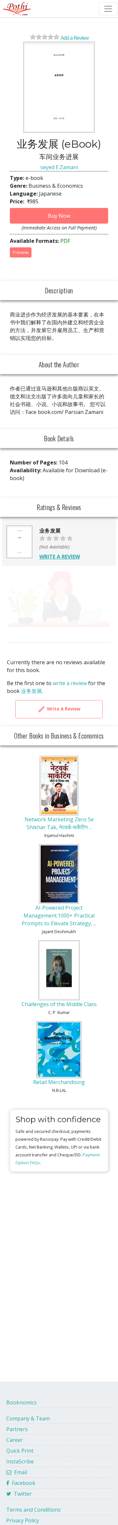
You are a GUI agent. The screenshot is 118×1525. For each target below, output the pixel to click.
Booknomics (21, 1402)
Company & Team (28, 1418)
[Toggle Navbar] (108, 8)
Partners (17, 1429)
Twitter (21, 1493)
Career (14, 1440)
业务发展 (31, 691)
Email (19, 1472)
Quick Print (19, 1450)
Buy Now (59, 215)
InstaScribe (20, 1461)
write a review (70, 683)
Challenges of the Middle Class (59, 1004)
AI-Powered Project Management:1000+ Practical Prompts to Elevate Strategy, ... (59, 915)
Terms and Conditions (33, 1509)
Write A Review (63, 708)
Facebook (22, 1483)
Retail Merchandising (59, 1082)
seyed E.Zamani (59, 167)
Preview (21, 252)
